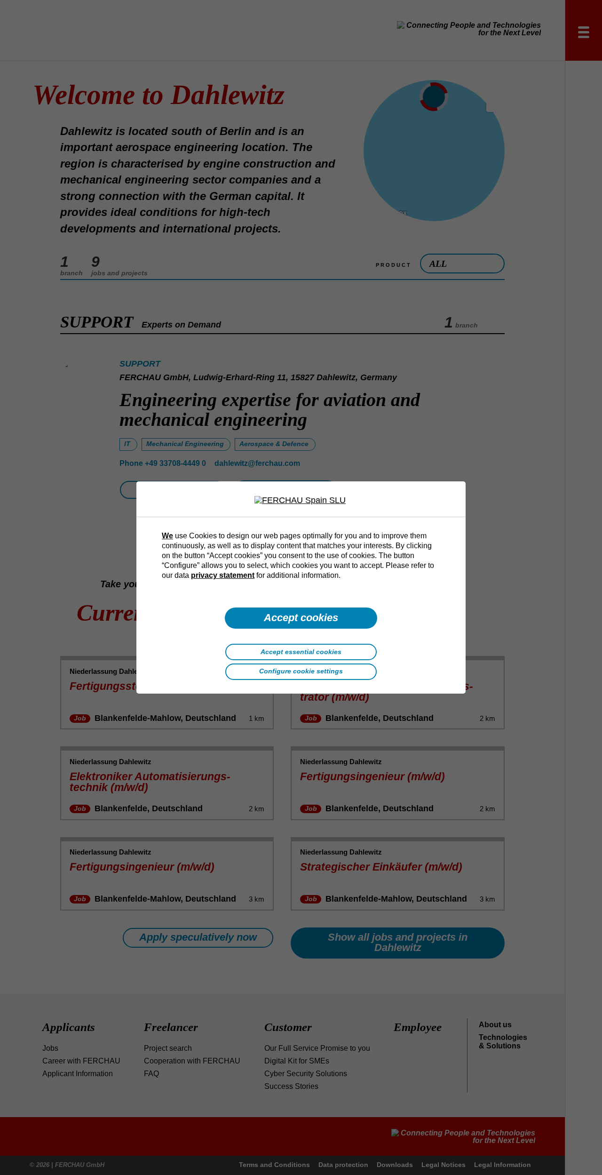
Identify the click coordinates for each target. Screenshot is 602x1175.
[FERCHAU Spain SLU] (301, 500)
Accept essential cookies (301, 651)
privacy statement (222, 575)
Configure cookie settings (301, 671)
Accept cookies (301, 617)
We (167, 535)
